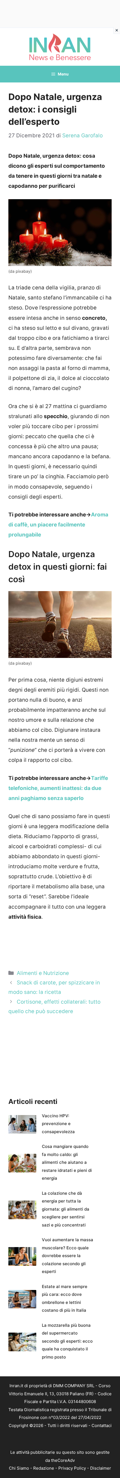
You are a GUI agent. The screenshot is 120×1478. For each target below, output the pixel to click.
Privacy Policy (72, 1468)
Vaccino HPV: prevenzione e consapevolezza (58, 1123)
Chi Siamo (19, 1468)
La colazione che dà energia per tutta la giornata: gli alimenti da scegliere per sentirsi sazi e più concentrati (65, 1209)
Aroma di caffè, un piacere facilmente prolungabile (58, 524)
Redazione (43, 1468)
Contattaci (102, 1425)
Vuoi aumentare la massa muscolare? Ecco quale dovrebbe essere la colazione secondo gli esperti (67, 1255)
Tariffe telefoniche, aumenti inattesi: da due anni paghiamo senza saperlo (58, 788)
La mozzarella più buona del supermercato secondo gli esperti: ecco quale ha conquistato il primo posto (67, 1341)
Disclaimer (100, 1468)
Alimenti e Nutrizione (43, 973)
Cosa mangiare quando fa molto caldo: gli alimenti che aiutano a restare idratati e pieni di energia (67, 1162)
